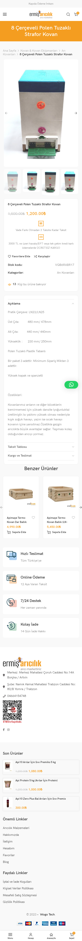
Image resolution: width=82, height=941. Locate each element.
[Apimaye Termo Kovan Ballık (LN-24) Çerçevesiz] (61, 494)
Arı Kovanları (65, 273)
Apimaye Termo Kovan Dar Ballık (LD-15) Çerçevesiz (18, 522)
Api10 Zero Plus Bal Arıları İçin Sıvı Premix (40, 798)
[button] (16, 532)
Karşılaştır (44, 256)
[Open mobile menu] (5, 14)
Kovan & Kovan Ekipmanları (38, 51)
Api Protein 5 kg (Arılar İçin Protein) (36, 780)
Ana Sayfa (9, 51)
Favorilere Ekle (21, 256)
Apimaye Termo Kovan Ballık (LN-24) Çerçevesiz (57, 522)
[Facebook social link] (4, 730)
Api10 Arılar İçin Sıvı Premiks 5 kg (35, 762)
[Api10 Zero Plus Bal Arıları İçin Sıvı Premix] (8, 802)
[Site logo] (41, 14)
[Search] (68, 14)
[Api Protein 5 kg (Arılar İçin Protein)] (8, 784)
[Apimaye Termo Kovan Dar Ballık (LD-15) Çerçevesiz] (21, 494)
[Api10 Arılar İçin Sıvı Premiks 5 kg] (8, 766)
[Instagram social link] (8, 730)
